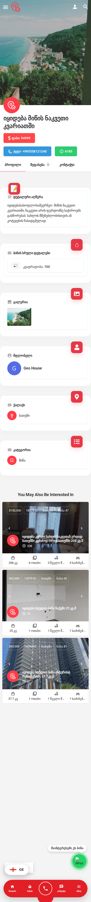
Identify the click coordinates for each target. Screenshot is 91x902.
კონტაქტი (67, 165)
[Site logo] (16, 7)
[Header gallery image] (45, 52)
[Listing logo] (12, 105)
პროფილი (13, 165)
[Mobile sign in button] (75, 7)
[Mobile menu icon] (5, 7)
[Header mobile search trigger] (86, 7)
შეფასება (39, 165)
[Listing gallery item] (19, 317)
